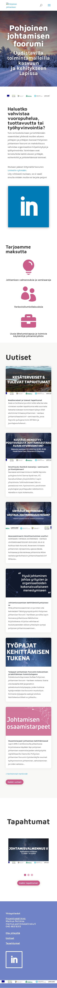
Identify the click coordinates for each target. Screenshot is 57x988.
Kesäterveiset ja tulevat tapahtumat (25, 400)
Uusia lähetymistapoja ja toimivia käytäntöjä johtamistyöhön (28, 334)
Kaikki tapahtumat (28, 883)
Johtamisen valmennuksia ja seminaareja (28, 279)
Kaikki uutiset (14, 782)
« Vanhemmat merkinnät (17, 774)
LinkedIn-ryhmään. (17, 170)
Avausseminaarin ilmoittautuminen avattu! (28, 536)
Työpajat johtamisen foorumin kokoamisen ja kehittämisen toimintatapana (28, 673)
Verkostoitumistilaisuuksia (28, 306)
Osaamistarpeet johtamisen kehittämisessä (28, 741)
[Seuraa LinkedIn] (28, 206)
